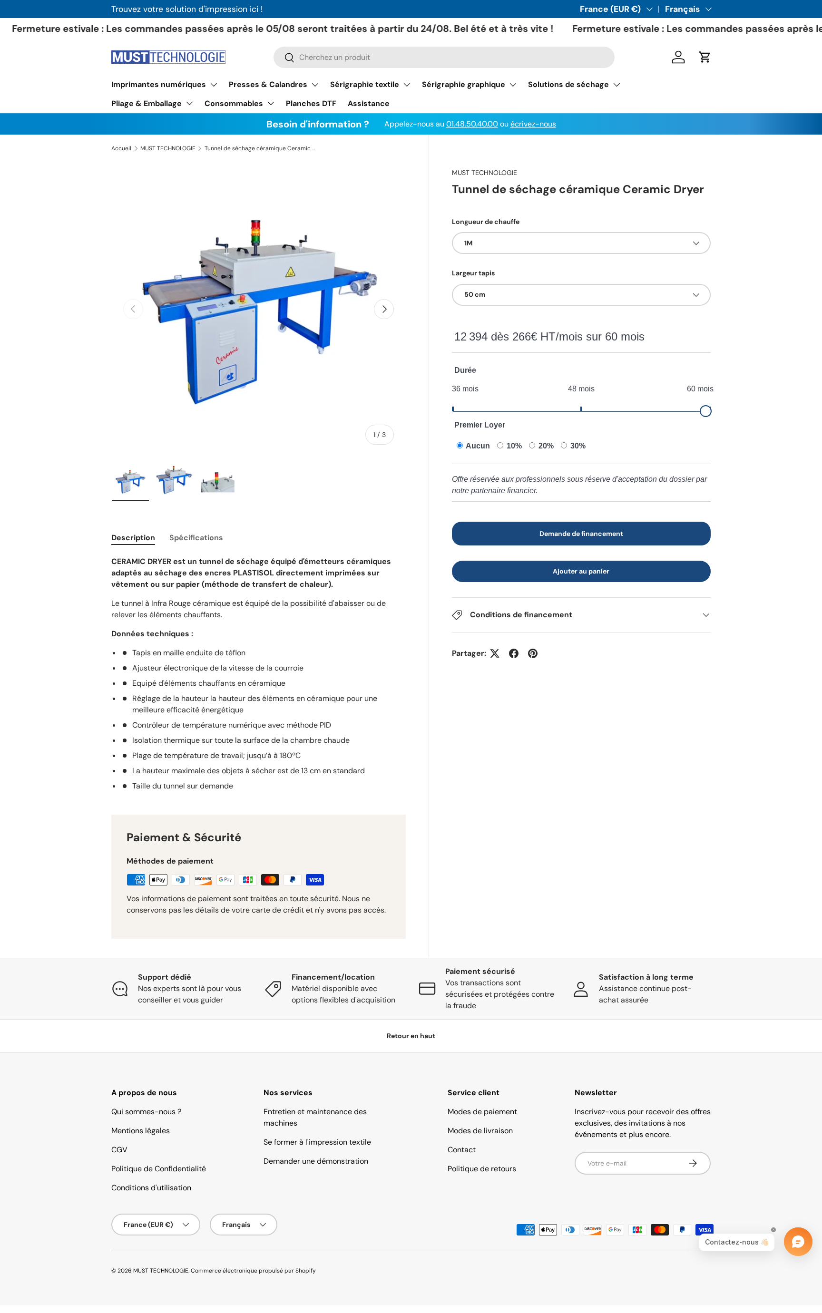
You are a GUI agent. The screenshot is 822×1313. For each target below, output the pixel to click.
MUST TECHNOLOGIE (168, 148)
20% (545, 446)
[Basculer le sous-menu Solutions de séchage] (616, 84)
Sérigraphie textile (364, 84)
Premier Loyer (479, 425)
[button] (705, 57)
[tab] (133, 537)
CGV (119, 1150)
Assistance (369, 103)
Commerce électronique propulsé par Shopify (253, 1270)
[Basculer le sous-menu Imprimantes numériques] (213, 84)
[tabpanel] (258, 674)
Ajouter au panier (581, 571)
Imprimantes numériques (158, 84)
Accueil (121, 148)
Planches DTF (311, 103)
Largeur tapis (473, 273)
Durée (465, 370)
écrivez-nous (533, 124)
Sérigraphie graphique (463, 84)
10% (513, 446)
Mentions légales (140, 1131)
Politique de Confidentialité (158, 1169)
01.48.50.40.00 (472, 124)
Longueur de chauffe (485, 221)
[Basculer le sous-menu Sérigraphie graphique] (513, 84)
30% (577, 446)
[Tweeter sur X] (494, 653)
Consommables (234, 103)
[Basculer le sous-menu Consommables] (270, 103)
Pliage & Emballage (146, 103)
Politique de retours (482, 1169)
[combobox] (444, 57)
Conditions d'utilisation (151, 1188)
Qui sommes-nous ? (146, 1112)
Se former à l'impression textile (317, 1142)
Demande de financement (581, 533)
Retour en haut (411, 1035)
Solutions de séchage (568, 84)
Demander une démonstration (316, 1161)
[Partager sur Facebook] (513, 653)
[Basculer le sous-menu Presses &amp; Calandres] (315, 84)
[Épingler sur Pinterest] (532, 653)
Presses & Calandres (268, 84)
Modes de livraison (480, 1131)
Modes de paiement (482, 1112)
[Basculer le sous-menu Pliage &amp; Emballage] (189, 103)
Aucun (477, 446)
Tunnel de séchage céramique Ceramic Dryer (262, 148)
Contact (462, 1150)
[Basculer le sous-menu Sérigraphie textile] (406, 84)
